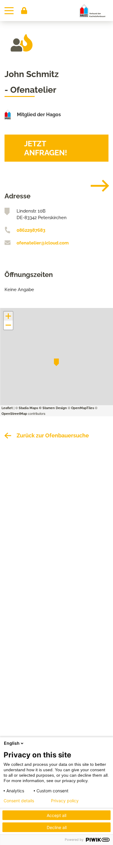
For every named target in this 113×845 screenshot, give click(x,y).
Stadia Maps (28, 408)
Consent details (19, 800)
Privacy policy (65, 800)
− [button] (8, 325)
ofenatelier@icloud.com (43, 243)
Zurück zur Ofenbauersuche (53, 435)
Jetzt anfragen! (45, 148)
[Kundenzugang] (24, 10)
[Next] (95, 185)
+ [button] (8, 316)
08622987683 (31, 230)
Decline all (57, 827)
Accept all (56, 815)
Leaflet (7, 408)
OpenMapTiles (82, 408)
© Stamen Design (53, 408)
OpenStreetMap (14, 414)
